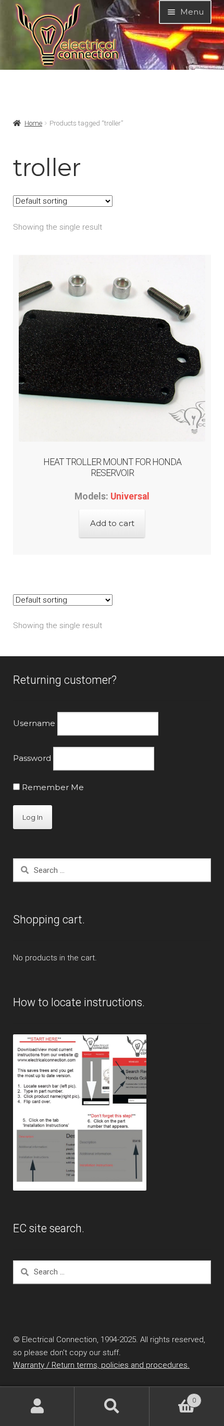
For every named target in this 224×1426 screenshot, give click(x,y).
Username (34, 723)
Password (32, 758)
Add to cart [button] (112, 523)
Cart (173, 1396)
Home (33, 123)
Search (111, 1406)
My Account (37, 1406)
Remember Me (52, 787)
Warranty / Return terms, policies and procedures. (101, 1365)
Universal (130, 496)
